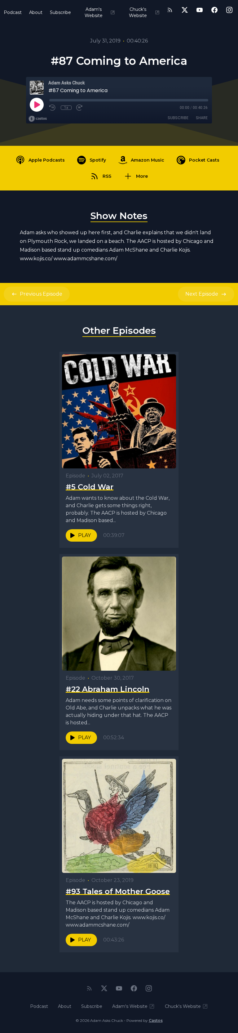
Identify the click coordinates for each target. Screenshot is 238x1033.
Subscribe (60, 12)
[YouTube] (199, 10)
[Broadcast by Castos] (38, 119)
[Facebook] (214, 10)
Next (201, 294)
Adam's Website (94, 12)
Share (202, 117)
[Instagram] (229, 10)
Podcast (13, 12)
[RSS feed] (170, 10)
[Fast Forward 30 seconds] (79, 107)
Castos (156, 1020)
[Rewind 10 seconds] (52, 107)
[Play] (36, 104)
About (35, 12)
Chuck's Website (138, 12)
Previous (41, 294)
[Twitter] (184, 10)
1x (66, 107)
